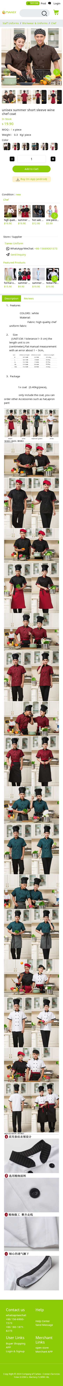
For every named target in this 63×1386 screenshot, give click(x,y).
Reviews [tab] (29, 298)
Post (43, 3)
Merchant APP (44, 1351)
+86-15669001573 (45, 248)
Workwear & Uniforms (34, 23)
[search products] (44, 13)
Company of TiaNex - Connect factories (41, 1373)
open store (42, 1347)
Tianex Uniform (14, 243)
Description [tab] (11, 298)
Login (57, 3)
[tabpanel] (31, 799)
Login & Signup (15, 1351)
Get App (34, 2)
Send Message (44, 1325)
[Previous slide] (6, 72)
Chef (53, 23)
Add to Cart (31, 169)
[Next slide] (56, 72)
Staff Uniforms (11, 23)
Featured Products (14, 262)
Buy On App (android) (33, 179)
